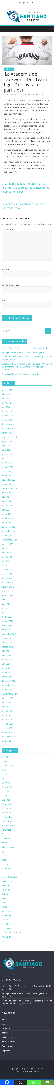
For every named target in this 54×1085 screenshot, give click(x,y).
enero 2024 (7, 522)
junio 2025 (6, 450)
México (5, 872)
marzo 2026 (7, 411)
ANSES (5, 757)
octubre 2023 (8, 535)
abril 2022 (6, 612)
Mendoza (6, 868)
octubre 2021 (8, 638)
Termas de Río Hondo (11, 932)
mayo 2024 (7, 505)
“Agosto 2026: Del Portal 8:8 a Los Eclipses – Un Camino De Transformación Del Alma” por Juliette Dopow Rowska (27, 367)
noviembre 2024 (9, 480)
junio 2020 (6, 706)
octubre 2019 (8, 741)
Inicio (4, 1019)
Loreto (5, 864)
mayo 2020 (7, 711)
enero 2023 (7, 574)
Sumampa (6, 915)
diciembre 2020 (8, 681)
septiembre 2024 (9, 488)
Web (4, 300)
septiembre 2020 (9, 694)
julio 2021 (6, 651)
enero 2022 (7, 625)
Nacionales (7, 881)
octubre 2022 (8, 587)
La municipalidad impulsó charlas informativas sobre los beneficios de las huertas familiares (25, 187)
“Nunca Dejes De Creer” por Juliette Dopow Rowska (25, 348)
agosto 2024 (7, 492)
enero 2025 (7, 471)
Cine (4, 778)
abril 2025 (6, 458)
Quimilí (5, 894)
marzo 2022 (7, 616)
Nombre (6, 269)
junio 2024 (6, 501)
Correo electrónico (10, 284)
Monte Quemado (9, 877)
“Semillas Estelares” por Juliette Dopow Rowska (23, 374)
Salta (4, 898)
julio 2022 (6, 599)
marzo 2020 (7, 719)
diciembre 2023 (8, 527)
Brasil (4, 761)
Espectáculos (7, 821)
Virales (4, 941)
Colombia (6, 782)
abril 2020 (6, 715)
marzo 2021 (7, 668)
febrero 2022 (7, 621)
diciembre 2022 (8, 578)
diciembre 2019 (8, 732)
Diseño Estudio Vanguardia (27, 1071)
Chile (4, 770)
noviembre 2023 (9, 531)
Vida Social (6, 936)
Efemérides (7, 817)
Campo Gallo (7, 765)
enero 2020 (7, 728)
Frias (4, 834)
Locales (5, 859)
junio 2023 (6, 552)
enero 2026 (7, 420)
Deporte (28, 94)
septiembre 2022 (9, 591)
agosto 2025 (7, 441)
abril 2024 (6, 509)
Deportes (6, 800)
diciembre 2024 (8, 475)
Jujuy (4, 851)
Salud (4, 902)
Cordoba (5, 791)
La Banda (8, 69)
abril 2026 (6, 407)
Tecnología (7, 924)
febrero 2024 (7, 518)
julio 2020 (6, 702)
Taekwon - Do (38, 94)
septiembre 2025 (9, 437)
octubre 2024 (8, 484)
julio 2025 (6, 445)
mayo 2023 (7, 557)
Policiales (6, 889)
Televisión (6, 928)
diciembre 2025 (8, 424)
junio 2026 (6, 398)
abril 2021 (6, 664)
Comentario (7, 229)
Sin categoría (7, 911)
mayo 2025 (7, 454)
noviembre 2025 (9, 428)
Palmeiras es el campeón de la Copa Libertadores (23, 206)
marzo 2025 (7, 462)
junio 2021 (6, 655)
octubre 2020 (8, 689)
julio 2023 (6, 548)
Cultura (5, 795)
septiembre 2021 (9, 642)
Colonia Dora (8, 787)
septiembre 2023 (9, 539)
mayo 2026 (7, 402)
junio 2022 (6, 604)
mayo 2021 (7, 659)
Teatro (5, 919)
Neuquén (6, 885)
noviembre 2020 (9, 685)
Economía (6, 808)
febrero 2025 (7, 467)
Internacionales (8, 847)
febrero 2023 (7, 569)
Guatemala (6, 838)
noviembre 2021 (9, 634)
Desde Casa (7, 804)
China (4, 774)
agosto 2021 (7, 646)
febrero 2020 (7, 723)
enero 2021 (7, 676)
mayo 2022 (7, 608)
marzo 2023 (7, 565)
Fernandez (6, 829)
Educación (6, 812)
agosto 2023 (7, 544)
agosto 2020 (7, 698)
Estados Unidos (9, 825)
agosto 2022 (7, 595)
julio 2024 (6, 497)
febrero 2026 (7, 415)
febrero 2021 (7, 672)
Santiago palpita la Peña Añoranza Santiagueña (23, 352)
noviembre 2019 (9, 736)
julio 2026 (6, 394)
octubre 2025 (8, 432)
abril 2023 (6, 561)
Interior (5, 842)
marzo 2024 (7, 514)
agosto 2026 (7, 390)
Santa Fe (6, 907)
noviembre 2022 (9, 582)
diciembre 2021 (8, 629)
